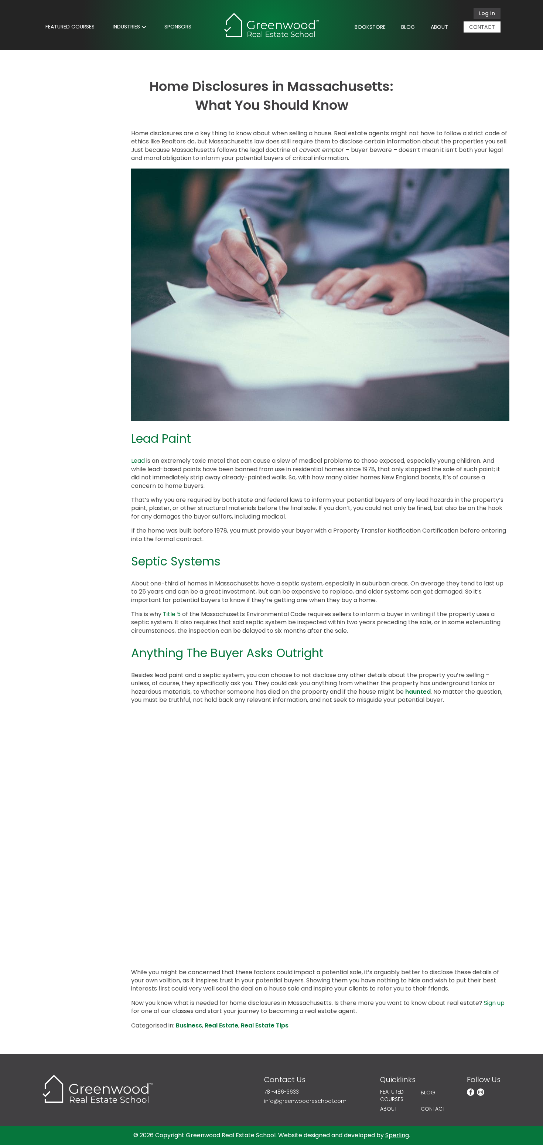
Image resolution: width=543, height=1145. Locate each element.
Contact (482, 27)
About (439, 27)
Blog (408, 27)
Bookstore (370, 27)
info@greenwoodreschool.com (305, 1101)
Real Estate (221, 1025)
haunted (418, 691)
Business (189, 1025)
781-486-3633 (281, 1091)
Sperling (397, 1135)
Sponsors (177, 26)
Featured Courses (70, 26)
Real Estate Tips (264, 1025)
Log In (487, 13)
